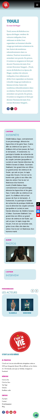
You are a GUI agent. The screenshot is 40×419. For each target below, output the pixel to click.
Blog (3, 407)
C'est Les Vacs (6, 382)
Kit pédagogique (6, 404)
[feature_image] (13, 304)
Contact (4, 401)
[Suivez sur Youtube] (10, 412)
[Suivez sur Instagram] (15, 108)
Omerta (4, 388)
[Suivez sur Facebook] (8, 108)
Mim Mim (27, 313)
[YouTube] (38, 215)
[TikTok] (38, 204)
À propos (4, 399)
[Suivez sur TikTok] (14, 412)
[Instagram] (38, 208)
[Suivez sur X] (11, 108)
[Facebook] (38, 211)
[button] (36, 290)
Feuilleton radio (6, 390)
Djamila (13, 313)
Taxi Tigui (4, 385)
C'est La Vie (5, 380)
